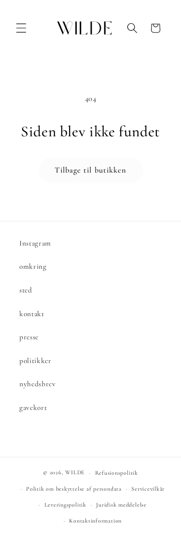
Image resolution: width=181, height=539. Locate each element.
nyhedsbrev (37, 383)
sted (25, 290)
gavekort (33, 407)
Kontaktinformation (95, 520)
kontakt (31, 313)
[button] (21, 28)
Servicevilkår (148, 488)
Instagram (35, 243)
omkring (33, 266)
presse (29, 337)
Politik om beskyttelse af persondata (74, 488)
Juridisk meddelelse (121, 504)
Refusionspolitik (116, 472)
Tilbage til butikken (91, 170)
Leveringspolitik (65, 504)
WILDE (75, 472)
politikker (35, 360)
